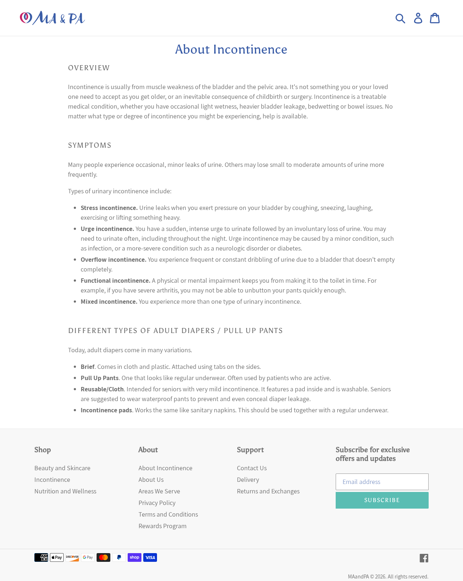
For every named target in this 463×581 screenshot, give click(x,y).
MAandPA (358, 576)
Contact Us (252, 468)
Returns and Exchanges (268, 491)
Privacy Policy (157, 502)
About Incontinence (165, 468)
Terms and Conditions (168, 514)
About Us (151, 479)
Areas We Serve (159, 491)
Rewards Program (163, 526)
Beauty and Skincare (62, 468)
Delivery (248, 479)
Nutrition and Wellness (65, 491)
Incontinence (52, 479)
